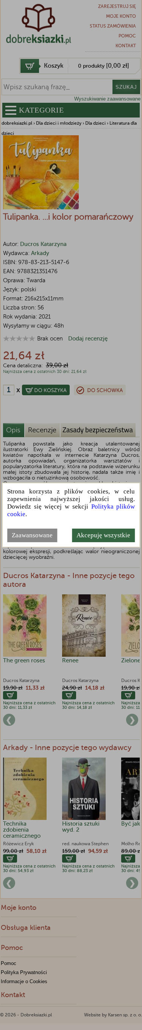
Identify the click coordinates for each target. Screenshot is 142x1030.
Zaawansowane (32, 535)
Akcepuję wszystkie (103, 535)
